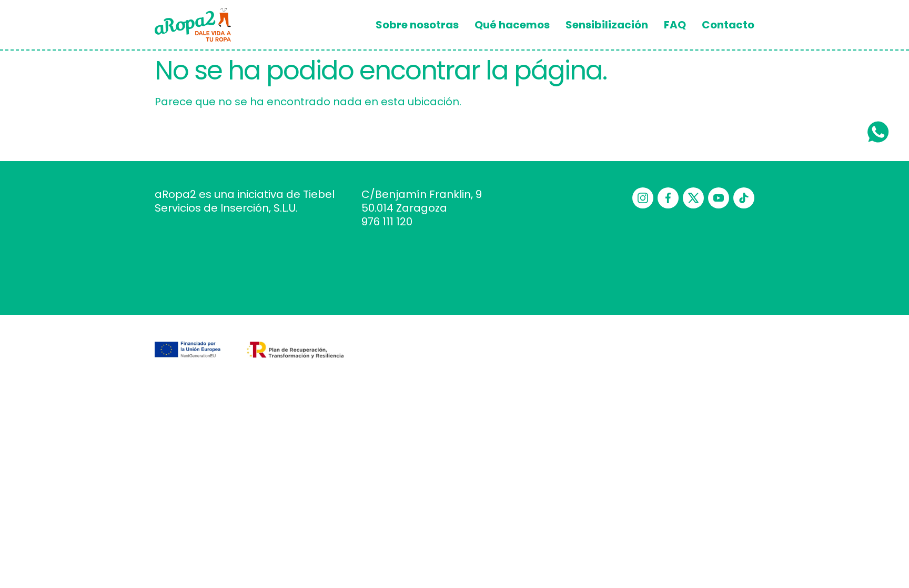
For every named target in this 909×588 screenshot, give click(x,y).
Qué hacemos (512, 25)
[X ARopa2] (693, 197)
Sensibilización (606, 25)
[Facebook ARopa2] (668, 197)
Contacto (728, 25)
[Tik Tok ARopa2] (743, 197)
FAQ (675, 25)
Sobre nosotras (417, 25)
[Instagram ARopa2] (642, 197)
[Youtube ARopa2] (718, 197)
